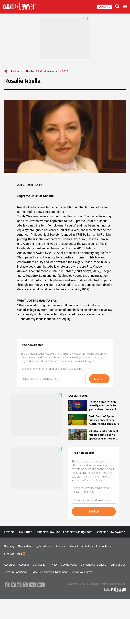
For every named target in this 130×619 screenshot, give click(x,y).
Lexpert (9, 532)
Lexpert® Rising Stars (77, 532)
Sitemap (9, 553)
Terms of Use (118, 564)
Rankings (16, 71)
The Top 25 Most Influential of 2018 (47, 71)
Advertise (10, 564)
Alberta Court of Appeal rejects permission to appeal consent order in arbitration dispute (103, 434)
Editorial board (104, 546)
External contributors (80, 546)
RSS (20, 553)
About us (24, 564)
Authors (60, 546)
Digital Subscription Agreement (49, 572)
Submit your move (81, 572)
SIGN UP (99, 378)
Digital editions (43, 546)
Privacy (53, 564)
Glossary (9, 546)
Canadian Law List (48, 532)
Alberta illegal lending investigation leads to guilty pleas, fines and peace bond (102, 405)
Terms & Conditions (15, 572)
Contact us (39, 564)
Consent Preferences (93, 564)
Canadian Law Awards (110, 532)
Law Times (25, 532)
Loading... (104, 6)
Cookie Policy (69, 564)
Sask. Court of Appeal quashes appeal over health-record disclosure (104, 420)
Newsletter (24, 546)
